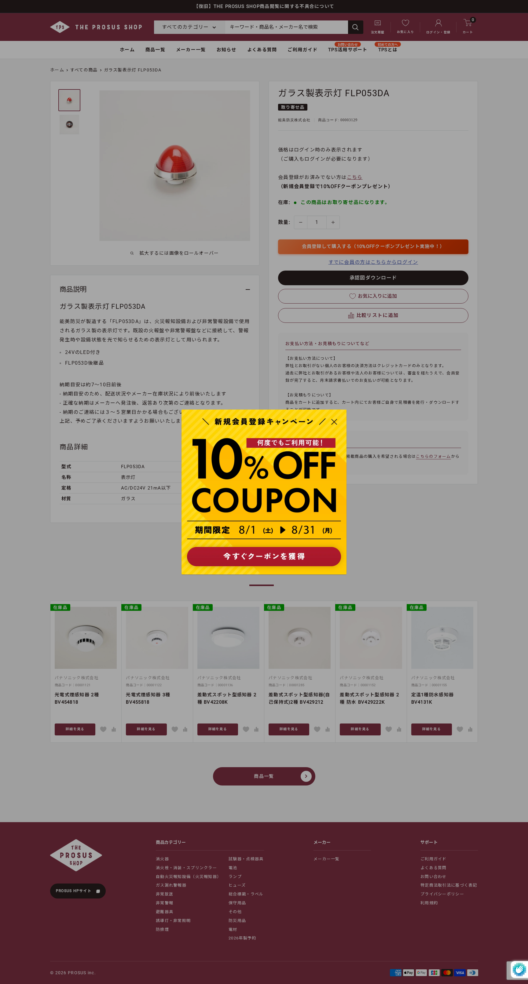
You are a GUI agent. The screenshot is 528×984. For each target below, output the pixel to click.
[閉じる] (334, 421)
